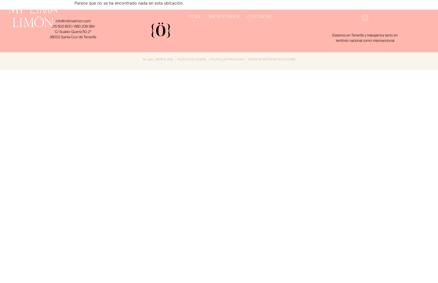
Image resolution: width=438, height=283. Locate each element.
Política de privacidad (227, 59)
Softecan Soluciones (279, 59)
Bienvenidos (224, 16)
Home (195, 16)
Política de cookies (191, 59)
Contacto (259, 16)
